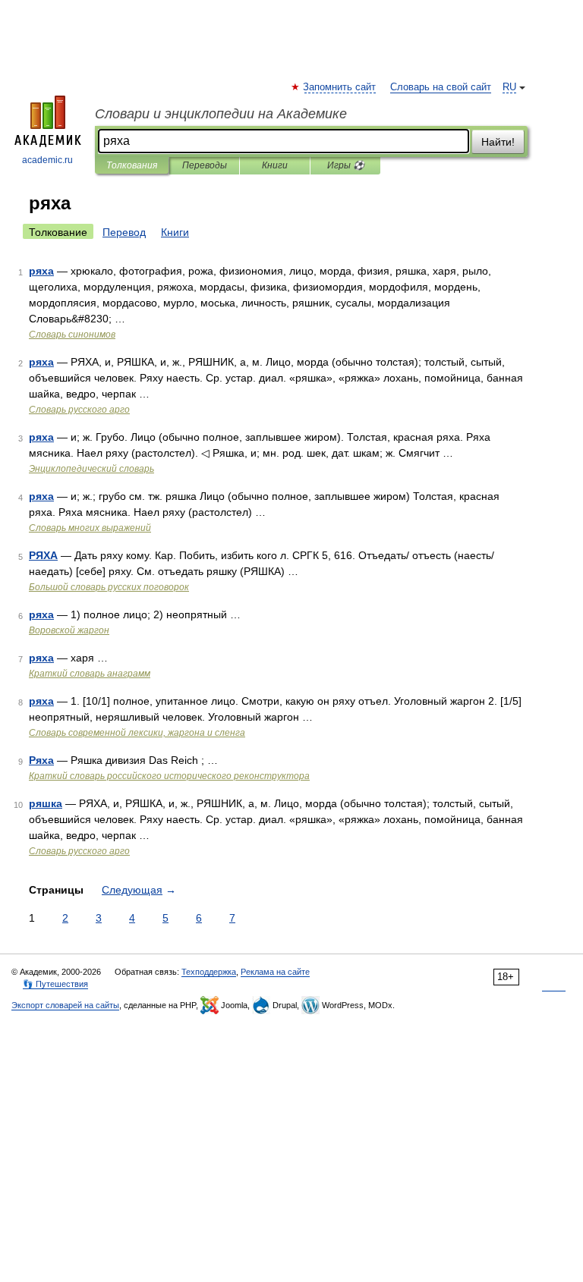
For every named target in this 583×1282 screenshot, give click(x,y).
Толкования (131, 165)
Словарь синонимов (72, 334)
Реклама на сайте (275, 971)
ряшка (45, 803)
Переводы (204, 165)
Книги (275, 165)
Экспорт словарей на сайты (65, 1005)
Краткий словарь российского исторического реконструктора (169, 776)
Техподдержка (208, 971)
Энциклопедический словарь (91, 468)
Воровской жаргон (69, 630)
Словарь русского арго (79, 409)
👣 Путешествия (55, 983)
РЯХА (43, 555)
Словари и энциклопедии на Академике (221, 113)
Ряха (41, 760)
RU (509, 87)
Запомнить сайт (340, 87)
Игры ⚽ (345, 165)
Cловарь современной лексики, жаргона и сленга (137, 732)
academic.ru (47, 160)
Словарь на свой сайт (440, 87)
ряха (41, 271)
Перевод (124, 232)
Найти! (498, 142)
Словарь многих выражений (90, 528)
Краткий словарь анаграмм (89, 673)
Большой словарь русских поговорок (109, 587)
